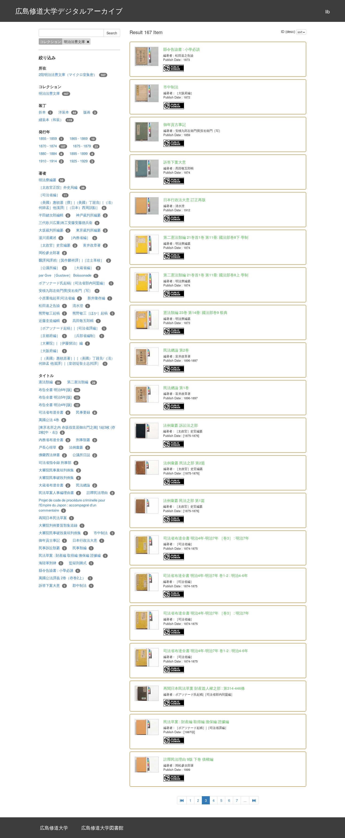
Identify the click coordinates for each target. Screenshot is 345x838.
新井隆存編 (99, 298)
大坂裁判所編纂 (54, 230)
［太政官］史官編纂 (57, 245)
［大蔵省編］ (86, 267)
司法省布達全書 (54, 412)
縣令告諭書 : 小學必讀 (59, 570)
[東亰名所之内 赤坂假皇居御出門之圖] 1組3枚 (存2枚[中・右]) (77, 430)
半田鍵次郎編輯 (54, 215)
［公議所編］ (52, 267)
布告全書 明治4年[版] (59, 404)
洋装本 (67, 112)
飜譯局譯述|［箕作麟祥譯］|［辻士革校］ (74, 260)
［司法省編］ (53, 194)
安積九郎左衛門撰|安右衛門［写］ (68, 290)
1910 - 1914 (50, 161)
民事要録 (86, 412)
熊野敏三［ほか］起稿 (93, 313)
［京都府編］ (52, 335)
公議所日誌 (84, 454)
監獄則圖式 (80, 562)
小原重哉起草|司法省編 (59, 298)
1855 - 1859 (50, 138)
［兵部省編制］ (88, 335)
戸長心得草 (50, 447)
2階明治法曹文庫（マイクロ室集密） (72, 74)
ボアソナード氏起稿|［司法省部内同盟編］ (75, 283)
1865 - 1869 (82, 138)
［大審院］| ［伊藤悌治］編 (63, 343)
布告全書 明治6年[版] (59, 389)
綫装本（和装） (55, 119)
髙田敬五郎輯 (86, 320)
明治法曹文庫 (54, 93)
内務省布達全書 (54, 439)
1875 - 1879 (85, 146)
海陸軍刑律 (50, 562)
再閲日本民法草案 (55, 517)
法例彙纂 (78, 447)
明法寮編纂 (51, 179)
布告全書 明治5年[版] (59, 397)
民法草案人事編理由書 (59, 492)
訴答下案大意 (52, 585)
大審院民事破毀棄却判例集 (62, 532)
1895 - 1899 (81, 153)
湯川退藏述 (50, 237)
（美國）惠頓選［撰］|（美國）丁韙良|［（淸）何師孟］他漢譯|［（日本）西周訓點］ (77, 205)
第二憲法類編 (81, 381)
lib (327, 11)
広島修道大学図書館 (102, 827)
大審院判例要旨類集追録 (61, 525)
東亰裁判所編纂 (91, 230)
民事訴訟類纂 (52, 547)
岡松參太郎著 (52, 252)
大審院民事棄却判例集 (59, 470)
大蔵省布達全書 (54, 485)
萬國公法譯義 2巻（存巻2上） (65, 577)
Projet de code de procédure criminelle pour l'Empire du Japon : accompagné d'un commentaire (72, 505)
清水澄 (80, 305)
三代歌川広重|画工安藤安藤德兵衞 (68, 222)
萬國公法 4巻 (52, 419)
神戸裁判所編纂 (91, 215)
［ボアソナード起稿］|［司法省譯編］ (72, 328)
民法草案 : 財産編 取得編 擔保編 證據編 (72, 555)
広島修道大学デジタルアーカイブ (69, 11)
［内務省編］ (82, 237)
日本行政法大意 (88, 540)
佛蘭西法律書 (52, 454)
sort (300, 32)
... (245, 800)
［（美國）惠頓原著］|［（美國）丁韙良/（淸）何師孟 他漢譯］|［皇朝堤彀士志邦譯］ (77, 361)
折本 (45, 112)
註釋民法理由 (100, 492)
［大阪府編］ (52, 350)
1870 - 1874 (52, 146)
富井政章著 (94, 245)
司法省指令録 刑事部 (58, 462)
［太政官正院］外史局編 (61, 187)
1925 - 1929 (81, 161)
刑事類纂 (86, 439)
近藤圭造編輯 (52, 320)
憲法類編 (49, 381)
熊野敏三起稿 (52, 313)
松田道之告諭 (52, 305)
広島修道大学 (54, 827)
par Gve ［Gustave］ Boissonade (68, 275)
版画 (89, 112)
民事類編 (82, 547)
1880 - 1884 (50, 153)
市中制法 (103, 532)
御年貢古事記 (52, 540)
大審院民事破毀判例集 (59, 477)
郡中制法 (82, 585)
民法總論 (86, 485)
